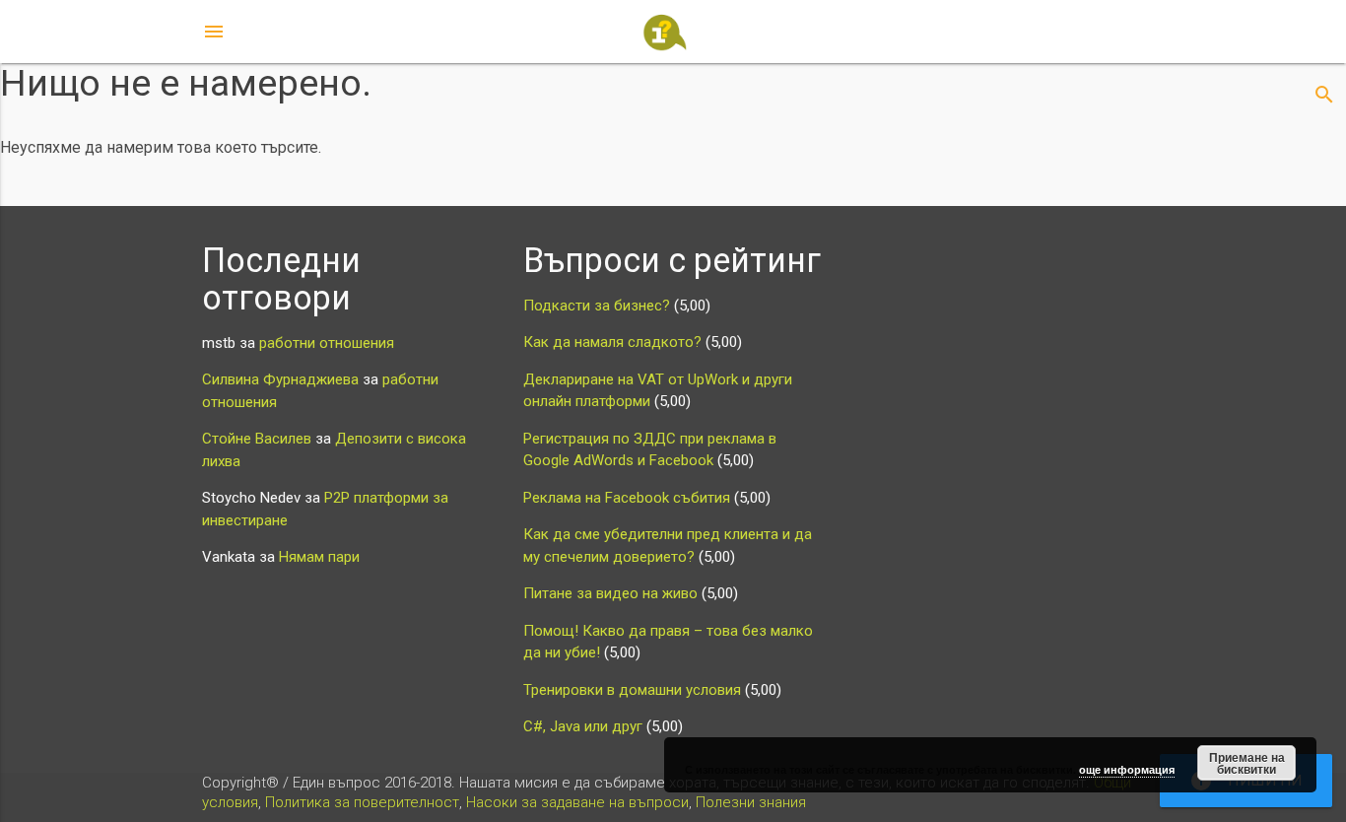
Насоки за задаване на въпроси (577, 802)
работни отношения (326, 343)
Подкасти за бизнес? (596, 305)
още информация (1127, 769)
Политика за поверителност (362, 802)
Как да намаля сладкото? (612, 342)
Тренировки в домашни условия (632, 690)
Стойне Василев (256, 438)
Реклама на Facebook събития (626, 498)
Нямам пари (319, 557)
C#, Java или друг (582, 726)
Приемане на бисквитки (1247, 763)
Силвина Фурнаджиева (280, 379)
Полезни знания (751, 802)
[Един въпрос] (672, 31)
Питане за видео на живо (610, 593)
